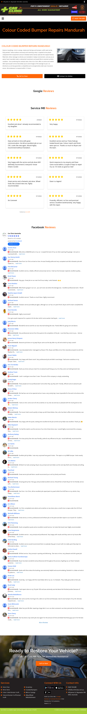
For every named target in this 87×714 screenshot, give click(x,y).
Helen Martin (12, 417)
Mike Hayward (13, 425)
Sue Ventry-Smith (14, 257)
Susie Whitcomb (13, 604)
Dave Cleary (12, 613)
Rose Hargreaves (13, 530)
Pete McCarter (12, 267)
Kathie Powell (12, 549)
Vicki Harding (12, 540)
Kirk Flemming (13, 523)
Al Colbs (10, 451)
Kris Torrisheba (13, 365)
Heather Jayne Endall (15, 293)
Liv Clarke (11, 444)
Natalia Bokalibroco (14, 594)
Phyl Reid (11, 470)
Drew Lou (11, 576)
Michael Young (13, 478)
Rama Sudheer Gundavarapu (18, 557)
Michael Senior (13, 300)
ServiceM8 (27, 212)
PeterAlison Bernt (14, 496)
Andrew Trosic (12, 372)
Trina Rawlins (12, 283)
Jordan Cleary (12, 398)
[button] (3, 18)
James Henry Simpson (15, 338)
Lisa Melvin (11, 461)
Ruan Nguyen (12, 346)
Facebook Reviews (55, 699)
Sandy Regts (12, 379)
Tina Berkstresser (14, 487)
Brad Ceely (11, 585)
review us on (13, 244)
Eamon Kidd (12, 566)
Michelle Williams (14, 513)
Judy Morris (12, 321)
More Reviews (43, 622)
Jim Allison (11, 504)
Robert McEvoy (13, 408)
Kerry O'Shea (12, 389)
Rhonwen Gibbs (13, 329)
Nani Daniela (12, 310)
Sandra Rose (12, 248)
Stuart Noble (12, 355)
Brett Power (12, 276)
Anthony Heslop (13, 434)
